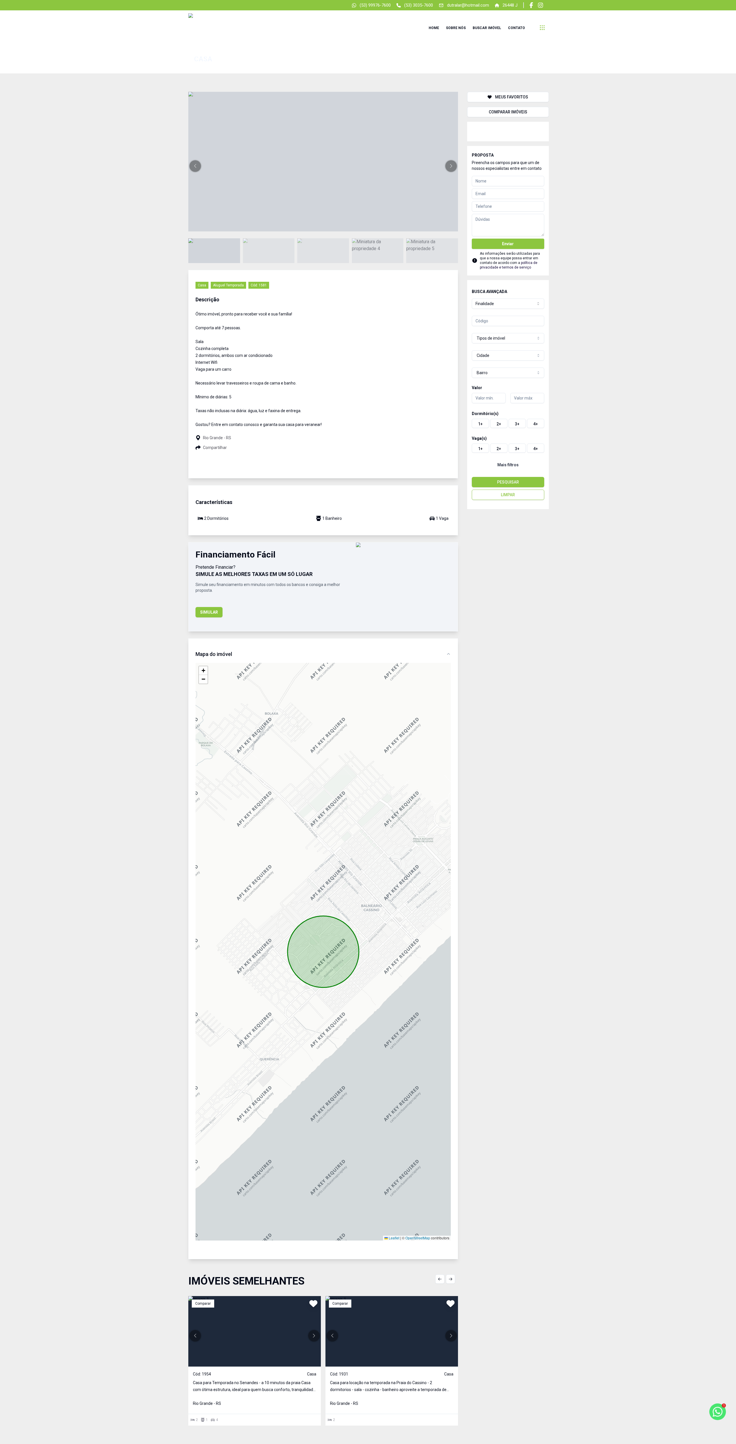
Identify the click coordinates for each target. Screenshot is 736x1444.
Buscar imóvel (487, 28)
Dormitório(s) (485, 413)
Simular (209, 612)
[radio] (480, 423)
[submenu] (542, 28)
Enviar (508, 243)
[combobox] (508, 303)
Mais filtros (508, 465)
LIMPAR (508, 494)
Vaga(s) (479, 438)
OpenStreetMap (417, 1237)
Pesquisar (508, 482)
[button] (195, 166)
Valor (477, 387)
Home (434, 28)
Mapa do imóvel (213, 654)
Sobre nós (456, 28)
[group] (508, 423)
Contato (516, 28)
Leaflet (393, 1237)
